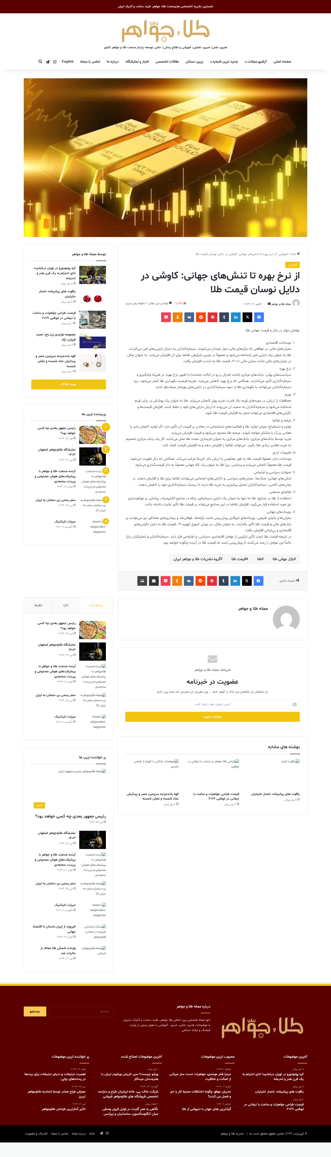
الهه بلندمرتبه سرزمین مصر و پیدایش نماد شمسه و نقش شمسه (153, 796)
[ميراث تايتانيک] (92, 528)
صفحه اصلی (282, 61)
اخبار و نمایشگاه (137, 61)
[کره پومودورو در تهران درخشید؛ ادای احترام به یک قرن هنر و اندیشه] (92, 275)
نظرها (38, 605)
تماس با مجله (90, 61)
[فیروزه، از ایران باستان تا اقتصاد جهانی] (92, 933)
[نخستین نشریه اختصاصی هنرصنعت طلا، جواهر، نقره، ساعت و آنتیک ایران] (165, 30)
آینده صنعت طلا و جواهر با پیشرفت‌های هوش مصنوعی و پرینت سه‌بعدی (55, 476)
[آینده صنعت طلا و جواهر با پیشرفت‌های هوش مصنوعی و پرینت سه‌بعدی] (92, 481)
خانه (293, 254)
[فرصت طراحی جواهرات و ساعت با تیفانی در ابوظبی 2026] (212, 774)
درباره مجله (79, 1134)
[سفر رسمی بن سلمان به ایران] (92, 507)
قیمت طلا (238, 559)
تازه (65, 605)
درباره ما (113, 61)
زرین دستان (194, 61)
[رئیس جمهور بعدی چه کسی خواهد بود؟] (92, 435)
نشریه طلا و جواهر (232, 1134)
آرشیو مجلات (257, 61)
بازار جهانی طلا (283, 559)
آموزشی (283, 254)
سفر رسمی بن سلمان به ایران (56, 500)
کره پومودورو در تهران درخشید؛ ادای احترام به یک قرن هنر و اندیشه (55, 273)
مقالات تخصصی (167, 61)
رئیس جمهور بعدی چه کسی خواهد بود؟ (70, 816)
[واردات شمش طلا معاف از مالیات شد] (92, 955)
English (67, 61)
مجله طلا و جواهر (281, 304)
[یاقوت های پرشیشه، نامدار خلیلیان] (273, 774)
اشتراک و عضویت (36, 1134)
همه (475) (68, 384)
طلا (259, 559)
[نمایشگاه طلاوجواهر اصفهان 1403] (92, 456)
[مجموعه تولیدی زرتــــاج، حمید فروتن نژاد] (92, 341)
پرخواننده (96, 605)
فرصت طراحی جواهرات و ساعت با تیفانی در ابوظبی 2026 (216, 796)
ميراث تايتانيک (65, 521)
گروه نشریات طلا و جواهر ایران (197, 559)
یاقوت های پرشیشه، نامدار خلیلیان (275, 794)
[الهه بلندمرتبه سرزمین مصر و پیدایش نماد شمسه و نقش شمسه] (152, 774)
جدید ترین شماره (225, 61)
